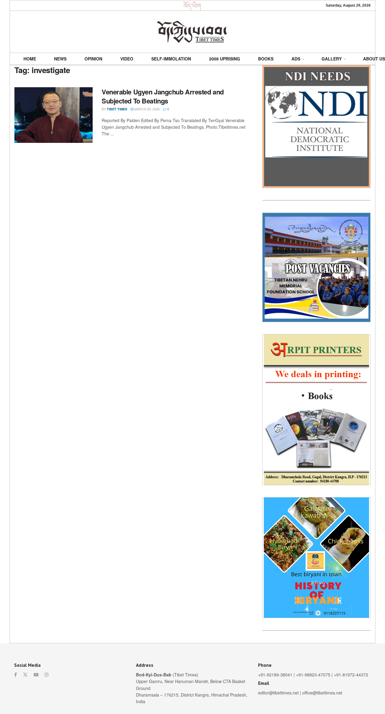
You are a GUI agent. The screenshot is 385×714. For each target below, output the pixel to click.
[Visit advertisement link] (316, 127)
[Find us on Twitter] (25, 674)
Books (265, 59)
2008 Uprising (224, 59)
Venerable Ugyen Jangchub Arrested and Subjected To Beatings (163, 96)
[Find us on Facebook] (15, 674)
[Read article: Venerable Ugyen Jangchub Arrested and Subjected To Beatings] (53, 115)
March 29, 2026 (146, 108)
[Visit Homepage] (192, 32)
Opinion (93, 59)
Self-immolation (171, 59)
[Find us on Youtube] (36, 674)
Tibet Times (117, 109)
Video (126, 59)
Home (29, 59)
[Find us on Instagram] (47, 674)
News (60, 59)
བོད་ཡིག (192, 5)
